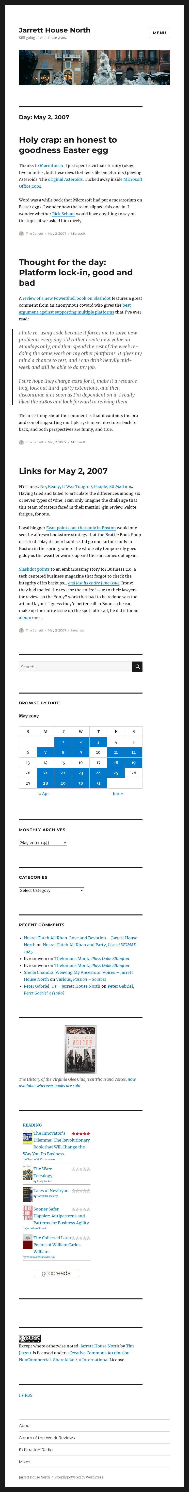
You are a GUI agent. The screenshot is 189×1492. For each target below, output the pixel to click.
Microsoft (78, 233)
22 (63, 772)
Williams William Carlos (40, 1257)
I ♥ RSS (25, 1395)
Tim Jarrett (34, 233)
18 (116, 762)
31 (98, 783)
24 (98, 772)
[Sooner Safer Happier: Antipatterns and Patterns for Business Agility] (27, 1212)
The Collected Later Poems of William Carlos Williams (56, 1244)
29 (63, 783)
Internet (77, 630)
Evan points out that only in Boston (81, 527)
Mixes (24, 1461)
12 (134, 752)
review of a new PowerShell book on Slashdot (67, 298)
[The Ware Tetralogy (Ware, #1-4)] (27, 1172)
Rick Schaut (63, 213)
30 (80, 783)
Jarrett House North (55, 30)
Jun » (118, 793)
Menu (159, 33)
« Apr (43, 793)
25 (115, 772)
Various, (81, 979)
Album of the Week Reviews (47, 1437)
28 (45, 783)
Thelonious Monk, (91, 958)
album (25, 617)
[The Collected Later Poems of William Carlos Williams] (27, 1241)
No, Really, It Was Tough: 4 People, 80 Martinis (86, 486)
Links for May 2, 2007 (63, 471)
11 (116, 752)
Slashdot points (34, 569)
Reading (32, 1125)
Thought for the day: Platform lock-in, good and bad (76, 272)
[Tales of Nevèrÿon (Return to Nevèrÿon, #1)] (27, 1194)
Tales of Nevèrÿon (51, 1190)
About (25, 1425)
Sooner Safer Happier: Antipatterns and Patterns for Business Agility (61, 1216)
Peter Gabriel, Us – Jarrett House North (62, 986)
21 (45, 772)
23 (81, 772)
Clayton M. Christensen (40, 1159)
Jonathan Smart (36, 1228)
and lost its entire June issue (93, 582)
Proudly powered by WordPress (78, 1477)
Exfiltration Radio (36, 1449)
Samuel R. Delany (47, 1196)
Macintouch (51, 165)
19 (133, 762)
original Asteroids (65, 179)
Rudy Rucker (44, 1181)
